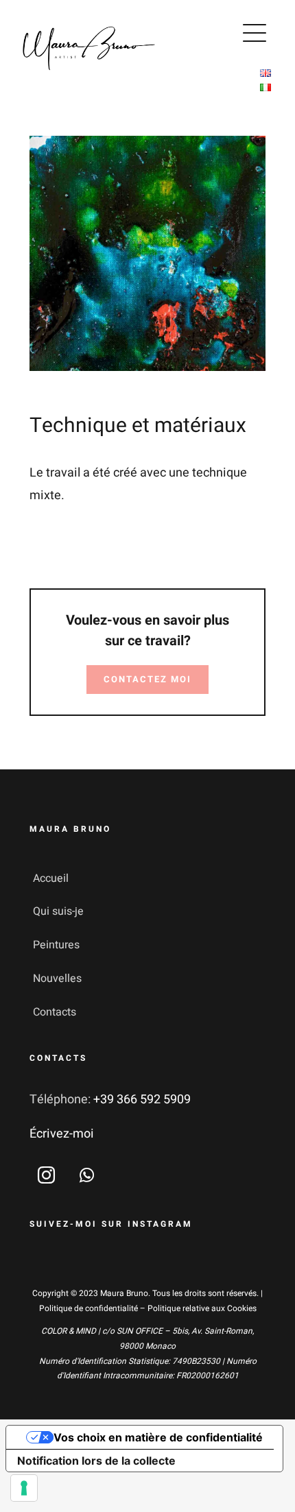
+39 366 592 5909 (142, 1099)
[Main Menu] (254, 32)
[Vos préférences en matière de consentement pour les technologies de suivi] (24, 1488)
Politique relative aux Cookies (202, 1308)
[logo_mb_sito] (89, 27)
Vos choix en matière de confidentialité (158, 1437)
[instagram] (46, 1175)
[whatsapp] (87, 1175)
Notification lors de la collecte (96, 1460)
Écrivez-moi (62, 1134)
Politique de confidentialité (88, 1308)
